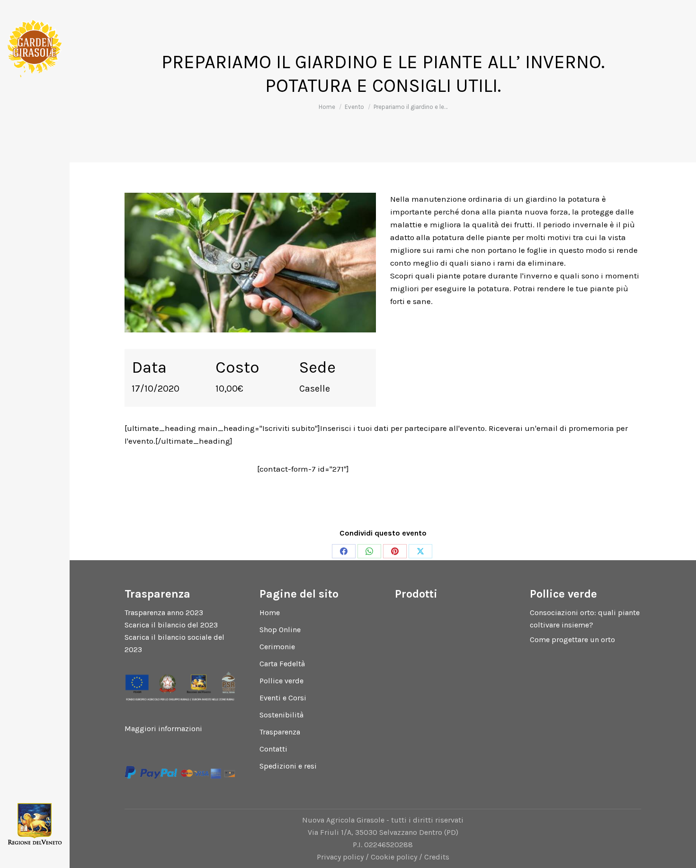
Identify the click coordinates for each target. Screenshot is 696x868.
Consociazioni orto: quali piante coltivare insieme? (585, 618)
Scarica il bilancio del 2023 (171, 624)
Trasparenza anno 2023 (164, 612)
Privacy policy (340, 856)
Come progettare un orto (572, 639)
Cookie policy (394, 856)
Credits (436, 856)
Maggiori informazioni (163, 728)
